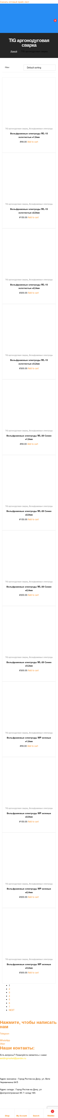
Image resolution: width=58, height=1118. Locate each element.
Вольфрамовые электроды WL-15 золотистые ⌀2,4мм (29, 286)
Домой (14, 51)
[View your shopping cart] (51, 22)
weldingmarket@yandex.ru (13, 1058)
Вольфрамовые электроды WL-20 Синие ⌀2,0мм (29, 512)
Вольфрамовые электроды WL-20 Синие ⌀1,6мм (29, 437)
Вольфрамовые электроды (41, 128)
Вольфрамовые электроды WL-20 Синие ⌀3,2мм (29, 664)
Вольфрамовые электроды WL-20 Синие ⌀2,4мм (29, 588)
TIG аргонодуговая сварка (16, 128)
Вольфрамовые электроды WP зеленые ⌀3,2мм (29, 966)
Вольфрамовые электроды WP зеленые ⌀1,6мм (29, 739)
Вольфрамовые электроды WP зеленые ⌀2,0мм (29, 815)
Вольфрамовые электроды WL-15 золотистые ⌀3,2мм (29, 361)
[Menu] (3, 6)
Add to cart (32, 141)
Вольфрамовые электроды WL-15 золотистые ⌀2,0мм (29, 210)
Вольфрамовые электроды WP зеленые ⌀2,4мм (29, 890)
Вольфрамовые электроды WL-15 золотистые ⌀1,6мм (29, 135)
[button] (14, 1)
